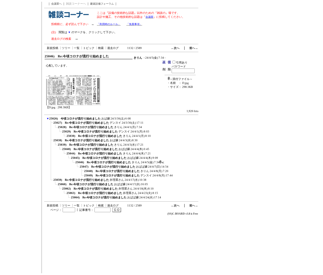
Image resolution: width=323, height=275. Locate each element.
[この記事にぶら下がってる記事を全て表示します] (51, 124)
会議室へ (56, 3)
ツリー (66, 48)
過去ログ (113, 48)
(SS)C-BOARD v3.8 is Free (182, 213)
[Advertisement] (20, 68)
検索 (101, 48)
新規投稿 (52, 48)
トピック (88, 48)
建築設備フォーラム (102, 3)
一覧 (77, 48)
